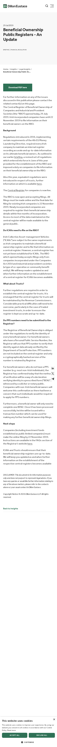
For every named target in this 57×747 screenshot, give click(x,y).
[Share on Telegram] (53, 379)
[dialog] (28, 732)
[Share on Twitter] (53, 373)
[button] (28, 742)
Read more (11, 730)
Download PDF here (17, 87)
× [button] (54, 719)
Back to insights (10, 508)
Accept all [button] (15, 735)
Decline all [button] (41, 735)
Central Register (16, 190)
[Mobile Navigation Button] (52, 6)
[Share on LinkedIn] (53, 368)
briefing (18, 157)
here (39, 183)
